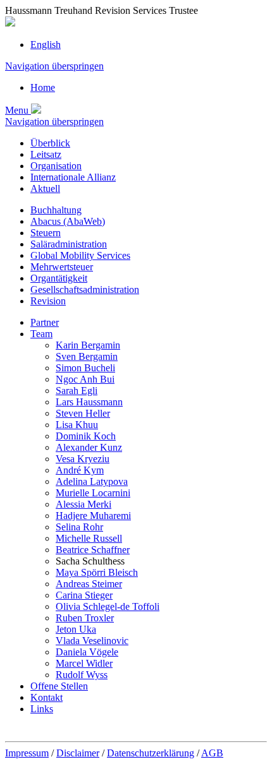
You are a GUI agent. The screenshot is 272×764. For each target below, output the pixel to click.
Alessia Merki (83, 504)
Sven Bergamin (87, 356)
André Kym (80, 470)
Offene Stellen (59, 686)
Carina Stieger (84, 595)
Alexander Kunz (89, 447)
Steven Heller (83, 413)
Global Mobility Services (80, 255)
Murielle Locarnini (93, 492)
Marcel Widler (84, 663)
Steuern (45, 232)
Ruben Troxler (85, 617)
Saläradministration (68, 244)
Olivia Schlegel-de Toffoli (107, 606)
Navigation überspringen (54, 66)
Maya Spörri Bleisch (97, 572)
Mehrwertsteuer (61, 266)
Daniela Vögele (87, 652)
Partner (44, 322)
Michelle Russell (89, 538)
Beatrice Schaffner (93, 549)
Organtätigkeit (58, 278)
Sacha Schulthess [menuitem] (90, 561)
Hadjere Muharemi (93, 515)
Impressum (27, 753)
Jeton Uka (76, 629)
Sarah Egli (76, 390)
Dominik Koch (86, 436)
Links (41, 708)
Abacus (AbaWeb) (67, 221)
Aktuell (45, 188)
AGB (212, 753)
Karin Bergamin (88, 345)
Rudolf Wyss (82, 674)
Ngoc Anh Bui (85, 379)
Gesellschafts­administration (84, 289)
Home (42, 87)
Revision (48, 300)
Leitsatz (45, 154)
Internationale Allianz (73, 177)
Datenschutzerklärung (150, 753)
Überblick (50, 143)
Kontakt (46, 697)
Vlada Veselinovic (92, 640)
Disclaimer (77, 753)
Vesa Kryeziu (82, 458)
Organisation (56, 165)
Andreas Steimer (89, 583)
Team (41, 333)
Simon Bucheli (85, 367)
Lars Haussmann (89, 402)
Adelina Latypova (92, 481)
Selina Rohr (79, 527)
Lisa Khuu (77, 424)
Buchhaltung (56, 210)
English (45, 44)
